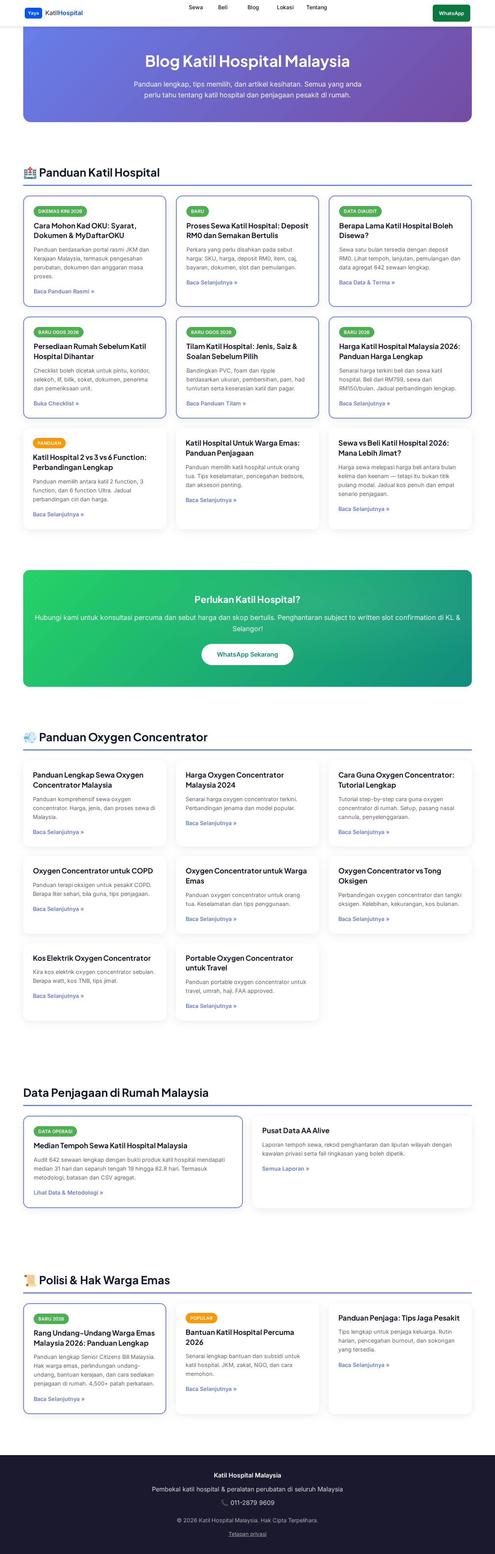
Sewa (196, 7)
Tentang (316, 7)
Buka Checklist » (56, 403)
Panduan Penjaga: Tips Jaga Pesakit (399, 1317)
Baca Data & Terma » (367, 282)
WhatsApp (451, 13)
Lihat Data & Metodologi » (68, 1192)
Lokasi (285, 7)
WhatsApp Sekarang (247, 654)
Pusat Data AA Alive (295, 1130)
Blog (253, 7)
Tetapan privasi (247, 1534)
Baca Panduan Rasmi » (64, 291)
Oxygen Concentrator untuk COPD (93, 870)
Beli (223, 7)
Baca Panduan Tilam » (216, 403)
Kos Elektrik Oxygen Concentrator (92, 957)
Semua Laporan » (285, 1168)
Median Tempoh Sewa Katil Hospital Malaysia (111, 1145)
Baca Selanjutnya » (211, 282)
